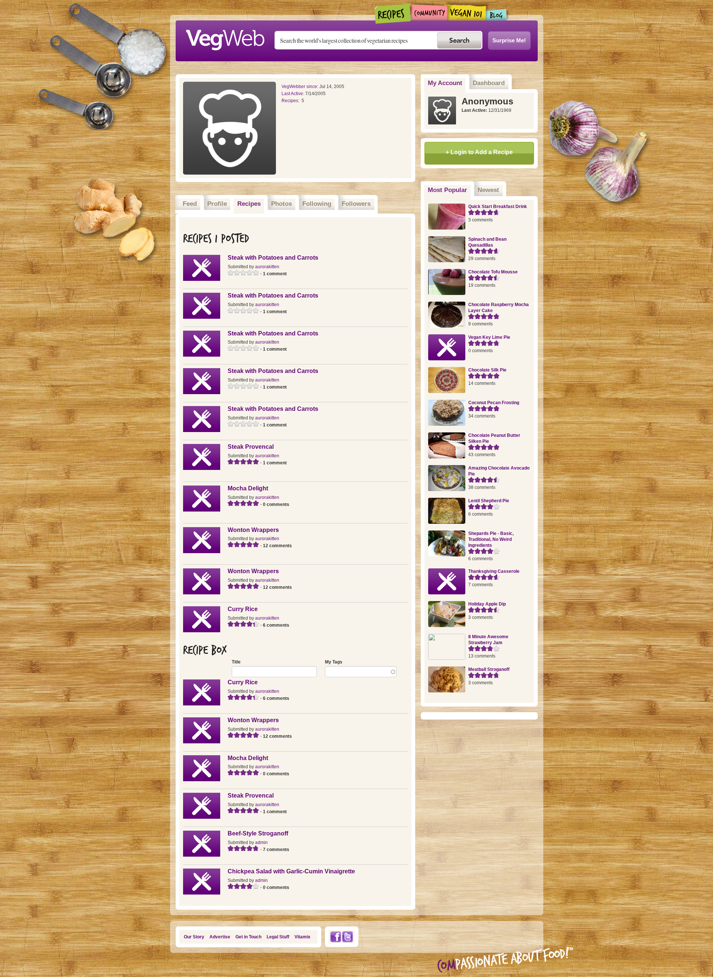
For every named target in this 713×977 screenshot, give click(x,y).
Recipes (393, 14)
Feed (190, 203)
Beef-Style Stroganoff (258, 833)
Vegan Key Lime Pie (489, 337)
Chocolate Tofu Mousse (493, 272)
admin (261, 842)
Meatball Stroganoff (488, 669)
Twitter (347, 936)
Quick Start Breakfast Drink (497, 206)
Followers (356, 203)
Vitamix (302, 936)
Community (429, 12)
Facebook (335, 936)
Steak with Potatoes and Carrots (273, 257)
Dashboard (489, 83)
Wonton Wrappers (253, 530)
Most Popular (449, 190)
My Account (445, 83)
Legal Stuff (278, 936)
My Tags (333, 662)
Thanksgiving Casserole (494, 571)
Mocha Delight (248, 488)
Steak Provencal (251, 447)
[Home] (225, 38)
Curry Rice (243, 609)
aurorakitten (267, 266)
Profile (217, 203)
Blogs (496, 14)
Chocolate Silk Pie (487, 370)
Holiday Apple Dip (487, 604)
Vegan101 (466, 12)
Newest (488, 190)
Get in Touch (248, 936)
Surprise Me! (509, 40)
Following (316, 203)
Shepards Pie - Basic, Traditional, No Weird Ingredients (491, 539)
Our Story (194, 936)
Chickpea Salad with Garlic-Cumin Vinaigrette (291, 871)
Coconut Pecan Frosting (493, 402)
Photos (281, 203)
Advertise (219, 936)
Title (236, 662)
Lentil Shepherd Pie (488, 500)
